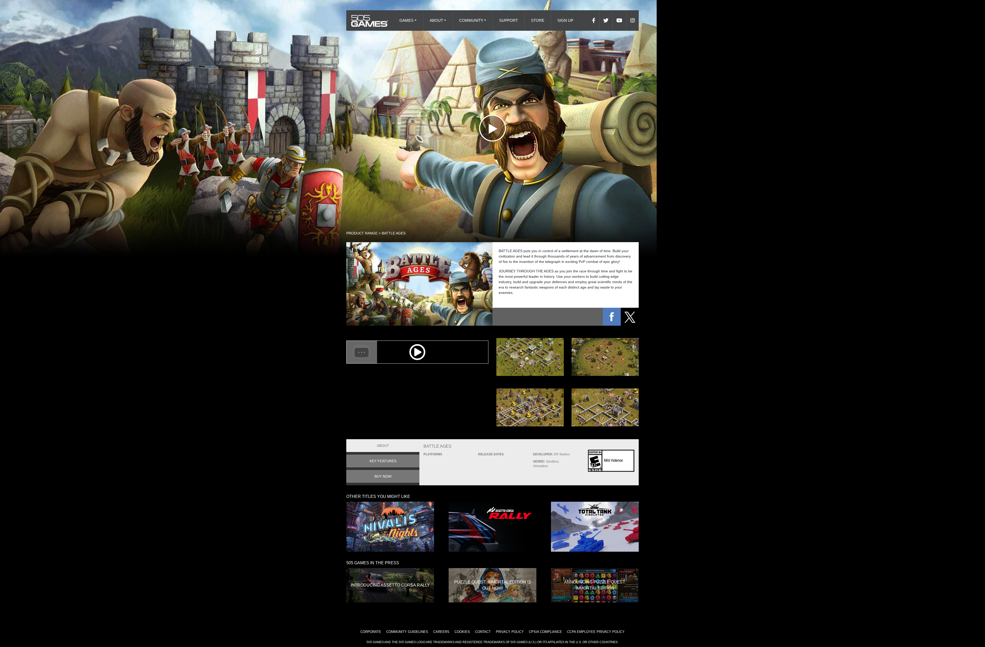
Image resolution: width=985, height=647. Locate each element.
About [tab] (383, 446)
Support (508, 20)
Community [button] (471, 20)
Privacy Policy (510, 632)
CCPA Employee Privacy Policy (596, 632)
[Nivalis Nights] (390, 527)
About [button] (436, 20)
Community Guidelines (407, 632)
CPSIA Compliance (545, 632)
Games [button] (406, 20)
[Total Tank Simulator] (595, 527)
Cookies (462, 632)
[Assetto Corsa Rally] (492, 527)
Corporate (370, 632)
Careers (441, 632)
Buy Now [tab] (383, 476)
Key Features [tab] (383, 461)
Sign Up (565, 20)
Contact (483, 632)
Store (537, 20)
